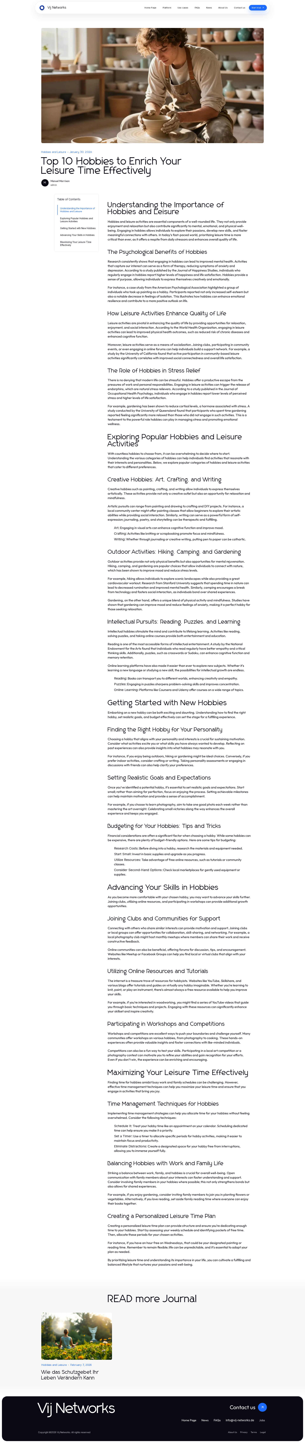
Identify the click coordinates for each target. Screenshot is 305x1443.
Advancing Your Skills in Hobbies (77, 235)
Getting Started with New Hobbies (78, 228)
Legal (263, 1432)
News (205, 1420)
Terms (254, 1432)
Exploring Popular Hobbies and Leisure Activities (76, 220)
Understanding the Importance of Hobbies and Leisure (77, 210)
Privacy (243, 1432)
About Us (232, 1432)
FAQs (217, 1420)
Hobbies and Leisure (53, 152)
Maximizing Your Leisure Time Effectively (75, 243)
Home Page (189, 1420)
